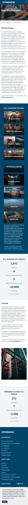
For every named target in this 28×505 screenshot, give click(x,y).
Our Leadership (5, 448)
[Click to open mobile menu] (26, 2)
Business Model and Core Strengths (10, 443)
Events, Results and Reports (8, 475)
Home (2, 22)
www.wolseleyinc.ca (16, 341)
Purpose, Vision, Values (7, 441)
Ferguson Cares (5, 470)
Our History (4, 450)
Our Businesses (5, 446)
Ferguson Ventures (6, 452)
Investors (3, 472)
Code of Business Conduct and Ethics (10, 477)
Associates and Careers (7, 479)
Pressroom (4, 465)
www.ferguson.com (7, 97)
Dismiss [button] (4, 501)
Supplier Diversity (5, 455)
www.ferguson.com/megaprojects (14, 249)
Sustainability (4, 468)
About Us (8, 22)
